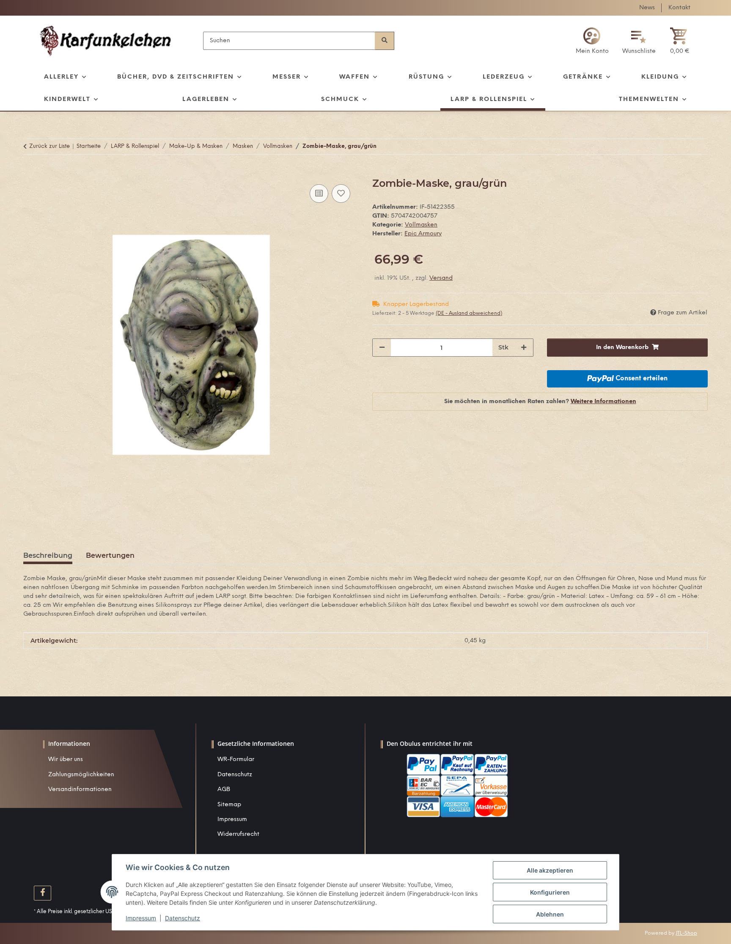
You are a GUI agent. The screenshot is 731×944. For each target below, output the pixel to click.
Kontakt (679, 8)
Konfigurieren (550, 892)
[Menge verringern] (382, 347)
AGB (223, 789)
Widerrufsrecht (238, 834)
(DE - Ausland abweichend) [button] (469, 313)
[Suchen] (384, 41)
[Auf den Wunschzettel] (341, 193)
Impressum (232, 819)
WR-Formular (235, 759)
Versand (441, 278)
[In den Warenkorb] (30, 172)
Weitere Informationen (603, 401)
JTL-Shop (686, 933)
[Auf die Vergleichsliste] (319, 193)
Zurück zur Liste (49, 146)
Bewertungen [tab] (110, 555)
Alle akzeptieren (550, 870)
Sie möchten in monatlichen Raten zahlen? (540, 401)
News (647, 8)
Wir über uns (65, 759)
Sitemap (229, 805)
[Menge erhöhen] (523, 347)
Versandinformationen (80, 789)
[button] (592, 41)
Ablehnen (550, 914)
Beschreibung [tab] (47, 555)
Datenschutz (234, 775)
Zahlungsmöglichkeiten (81, 775)
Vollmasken (421, 225)
